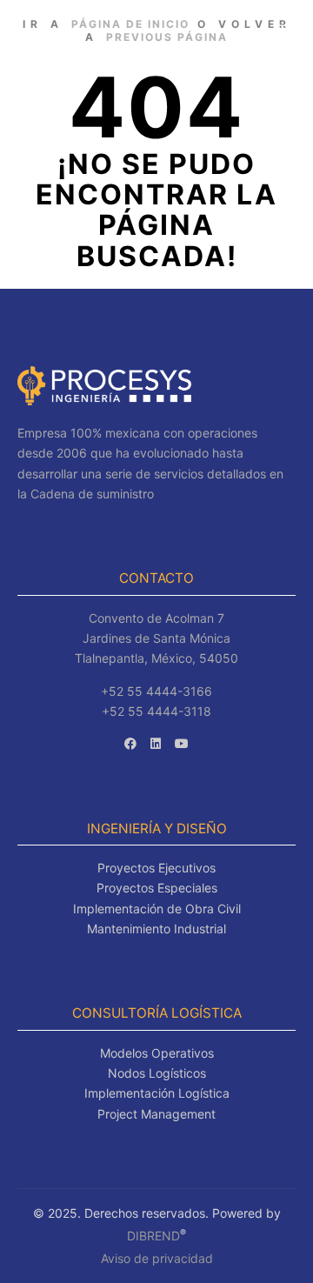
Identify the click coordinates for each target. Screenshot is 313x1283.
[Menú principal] (280, 29)
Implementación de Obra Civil (157, 908)
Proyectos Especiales (157, 887)
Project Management (156, 1113)
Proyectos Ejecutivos (156, 867)
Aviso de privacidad (157, 1258)
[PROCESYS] (91, 29)
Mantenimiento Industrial (156, 928)
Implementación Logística (157, 1093)
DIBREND (153, 1235)
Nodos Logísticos (157, 1073)
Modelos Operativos (157, 1053)
